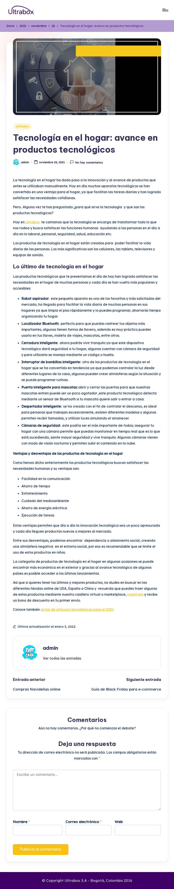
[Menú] (165, 9)
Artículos (22, 126)
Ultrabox (32, 222)
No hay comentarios (89, 162)
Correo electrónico (84, 821)
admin (50, 648)
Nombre (21, 821)
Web (119, 821)
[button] (62, 658)
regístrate (135, 594)
